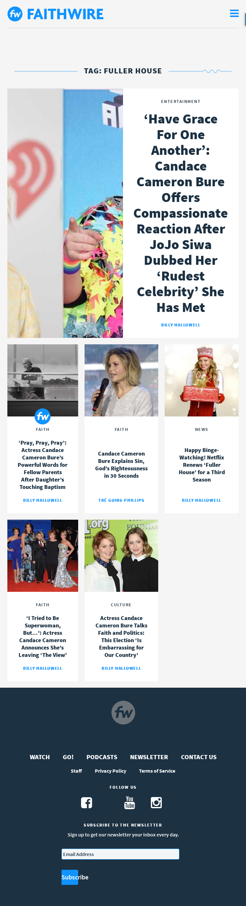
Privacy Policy (110, 771)
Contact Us (199, 757)
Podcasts (101, 757)
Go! (68, 757)
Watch (40, 757)
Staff (76, 771)
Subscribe (70, 877)
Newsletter (149, 757)
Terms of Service (157, 771)
